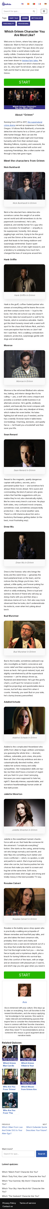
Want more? (7, 1149)
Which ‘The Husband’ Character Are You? (20, 1196)
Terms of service (28, 1203)
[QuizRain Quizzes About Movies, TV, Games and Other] (6, 4)
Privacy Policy (9, 1203)
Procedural (23, 24)
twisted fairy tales (30, 60)
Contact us (7, 1206)
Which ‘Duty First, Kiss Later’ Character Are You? (24, 1176)
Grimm (25, 18)
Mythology (36, 18)
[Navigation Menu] (44, 11)
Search (41, 1154)
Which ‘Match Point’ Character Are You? (20, 1172)
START (24, 82)
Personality (8, 24)
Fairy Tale (14, 18)
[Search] (34, 11)
